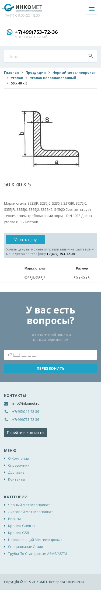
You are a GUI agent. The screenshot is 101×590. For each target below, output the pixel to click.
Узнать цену (25, 239)
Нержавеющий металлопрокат (35, 539)
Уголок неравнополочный (53, 78)
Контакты (16, 479)
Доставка (16, 472)
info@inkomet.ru (26, 403)
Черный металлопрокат (74, 72)
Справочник (18, 465)
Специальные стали (25, 546)
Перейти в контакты (25, 432)
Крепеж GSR (18, 532)
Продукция (36, 72)
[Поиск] (91, 56)
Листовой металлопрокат (30, 511)
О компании (18, 458)
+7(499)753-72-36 (36, 32)
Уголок (17, 78)
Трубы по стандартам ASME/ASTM (37, 553)
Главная (11, 72)
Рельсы (14, 518)
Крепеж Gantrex (22, 525)
